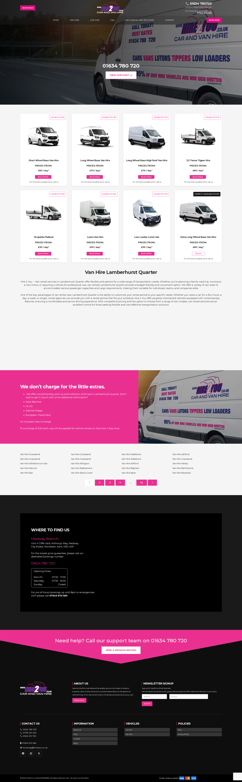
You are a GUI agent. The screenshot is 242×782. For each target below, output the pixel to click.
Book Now (27, 8)
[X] (39, 753)
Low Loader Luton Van (146, 237)
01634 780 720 (121, 66)
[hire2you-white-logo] (110, 8)
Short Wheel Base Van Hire (44, 160)
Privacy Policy (183, 734)
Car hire (129, 730)
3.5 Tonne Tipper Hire (198, 160)
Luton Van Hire (95, 237)
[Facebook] (23, 753)
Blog (76, 743)
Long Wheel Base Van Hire (95, 160)
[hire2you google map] (162, 562)
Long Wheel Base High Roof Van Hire (147, 160)
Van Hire (129, 734)
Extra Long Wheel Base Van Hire (198, 237)
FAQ (75, 734)
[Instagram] (31, 753)
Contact (77, 739)
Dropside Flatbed (43, 237)
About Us (77, 730)
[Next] (152, 483)
